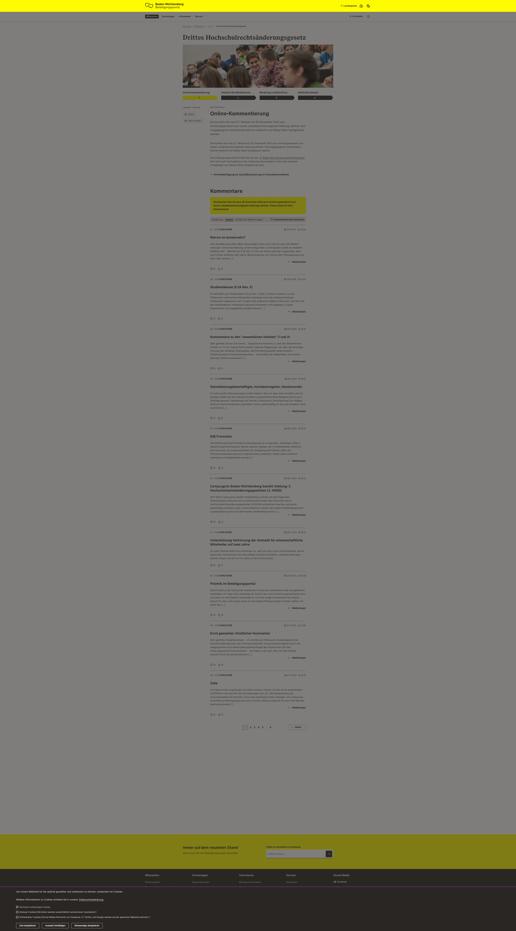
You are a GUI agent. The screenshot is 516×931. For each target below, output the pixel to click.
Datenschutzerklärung (91, 899)
